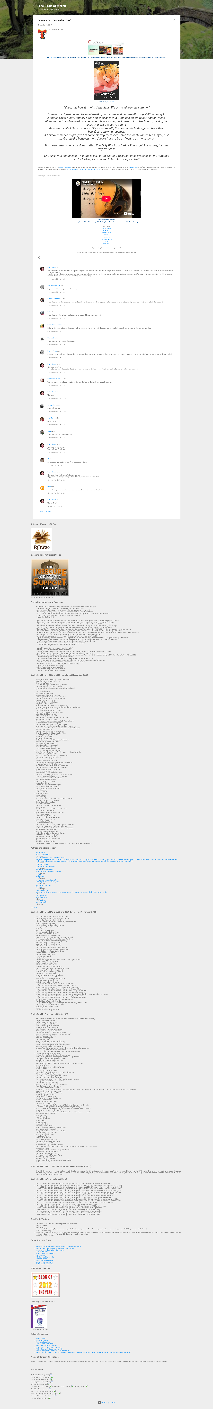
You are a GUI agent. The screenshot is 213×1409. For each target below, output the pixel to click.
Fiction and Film (41, 852)
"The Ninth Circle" (41, 897)
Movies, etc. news (42, 1340)
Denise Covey (52, 351)
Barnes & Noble (106, 239)
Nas (49, 312)
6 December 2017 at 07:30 (56, 372)
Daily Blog (39, 875)
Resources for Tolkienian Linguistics (48, 1347)
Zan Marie (50, 418)
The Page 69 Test (41, 896)
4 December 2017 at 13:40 (56, 305)
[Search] (179, 6)
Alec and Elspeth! (41, 1259)
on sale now (110, 101)
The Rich (39, 887)
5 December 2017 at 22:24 (56, 357)
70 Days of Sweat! (42, 1252)
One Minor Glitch (41, 902)
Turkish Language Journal (44, 1262)
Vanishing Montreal (42, 864)
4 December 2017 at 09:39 (56, 292)
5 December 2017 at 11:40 (56, 344)
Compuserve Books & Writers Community (50, 1250)
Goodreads (106, 243)
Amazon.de (106, 235)
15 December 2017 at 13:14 (56, 493)
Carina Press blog (65, 167)
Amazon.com (106, 233)
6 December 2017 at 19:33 (56, 424)
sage (49, 431)
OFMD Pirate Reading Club (44, 1264)
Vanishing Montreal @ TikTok (45, 866)
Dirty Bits (52, 57)
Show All (34, 907)
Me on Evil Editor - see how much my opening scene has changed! (58, 1247)
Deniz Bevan (51, 267)
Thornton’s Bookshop (43, 1342)
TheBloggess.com (42, 890)
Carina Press (106, 228)
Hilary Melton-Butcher (54, 325)
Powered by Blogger (108, 1402)
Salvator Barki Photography (45, 1257)
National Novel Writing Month (45, 1253)
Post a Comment (46, 511)
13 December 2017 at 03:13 (56, 480)
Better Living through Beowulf (46, 880)
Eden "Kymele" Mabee (54, 379)
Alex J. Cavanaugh (53, 286)
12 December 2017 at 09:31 (56, 465)
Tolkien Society (41, 1339)
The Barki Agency (42, 1255)
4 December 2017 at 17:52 (56, 318)
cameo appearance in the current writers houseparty (84, 169)
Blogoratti (50, 338)
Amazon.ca (106, 230)
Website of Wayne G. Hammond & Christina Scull (52, 1351)
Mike (49, 487)
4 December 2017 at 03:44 (56, 279)
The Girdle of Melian (52, 6)
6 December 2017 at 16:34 (56, 411)
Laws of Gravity (41, 901)
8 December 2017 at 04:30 (56, 452)
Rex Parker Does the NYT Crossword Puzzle (50, 858)
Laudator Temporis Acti (43, 885)
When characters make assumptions (48, 871)
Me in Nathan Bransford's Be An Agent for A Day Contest (55, 1248)
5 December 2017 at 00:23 (56, 331)
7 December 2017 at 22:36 (56, 437)
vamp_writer (51, 405)
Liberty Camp (40, 877)
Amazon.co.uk (106, 237)
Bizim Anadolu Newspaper (44, 1260)
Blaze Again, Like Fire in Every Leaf (47, 882)
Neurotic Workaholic (54, 299)
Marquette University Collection (46, 1345)
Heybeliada (134, 167)
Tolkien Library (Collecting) (44, 1344)
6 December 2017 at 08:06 (56, 385)
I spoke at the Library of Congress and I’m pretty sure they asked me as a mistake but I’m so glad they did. (71, 892)
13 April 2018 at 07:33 (54, 506)
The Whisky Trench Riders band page (48, 1245)
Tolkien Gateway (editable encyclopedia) (49, 1349)
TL (48, 459)
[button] (174, 21)
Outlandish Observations (44, 870)
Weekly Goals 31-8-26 (43, 854)
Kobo (106, 241)
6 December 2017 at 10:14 (56, 398)
